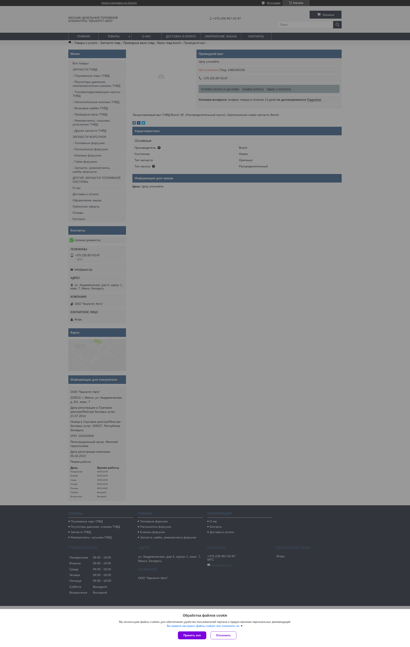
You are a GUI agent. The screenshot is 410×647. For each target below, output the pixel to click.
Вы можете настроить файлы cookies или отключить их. (203, 626)
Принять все (192, 635)
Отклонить (223, 635)
